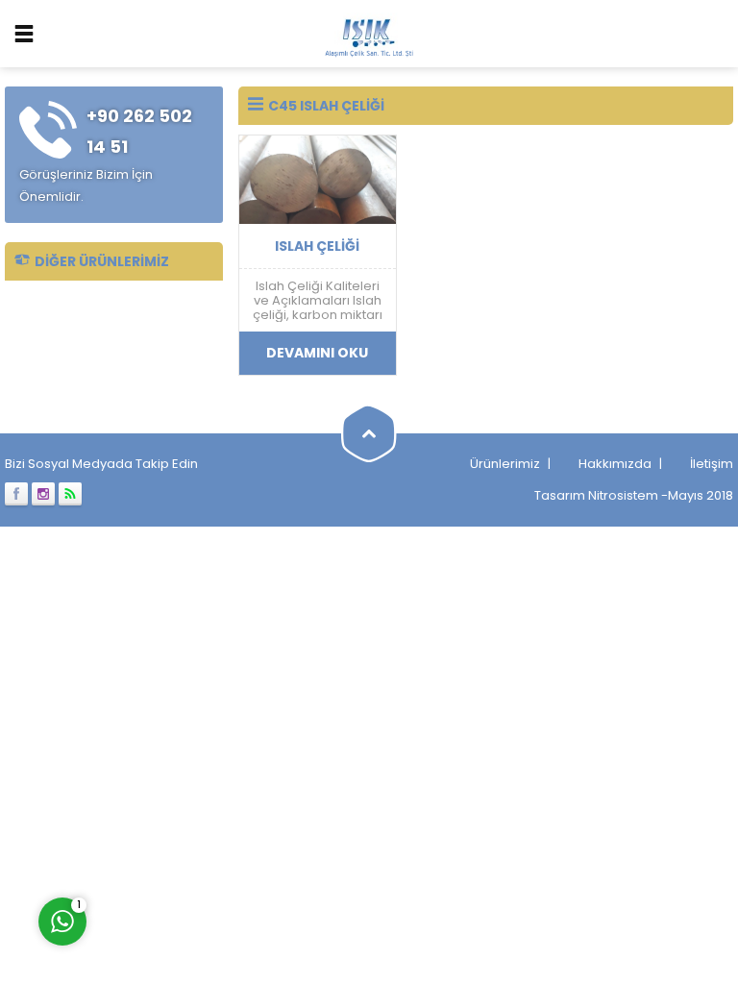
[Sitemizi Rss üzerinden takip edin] (70, 493)
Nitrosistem (623, 495)
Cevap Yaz (182, 841)
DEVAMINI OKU (317, 352)
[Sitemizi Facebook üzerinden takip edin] (16, 493)
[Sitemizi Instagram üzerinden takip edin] (43, 493)
